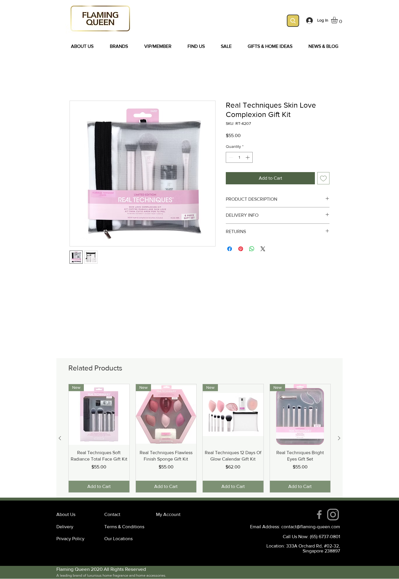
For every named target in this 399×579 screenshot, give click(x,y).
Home (76, 80)
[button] (338, 20)
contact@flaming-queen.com (310, 526)
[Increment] (248, 158)
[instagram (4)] (333, 514)
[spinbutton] (239, 158)
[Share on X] (262, 249)
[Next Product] (339, 438)
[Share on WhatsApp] (251, 249)
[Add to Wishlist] (323, 179)
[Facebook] (319, 514)
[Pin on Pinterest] (240, 249)
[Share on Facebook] (229, 249)
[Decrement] (230, 158)
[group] (199, 438)
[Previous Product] (59, 438)
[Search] (293, 21)
